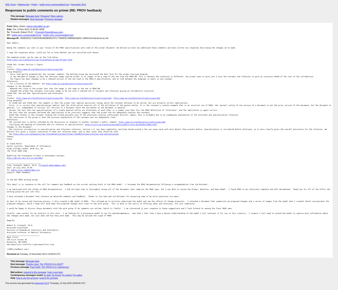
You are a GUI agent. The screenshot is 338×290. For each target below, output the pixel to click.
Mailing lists (23, 4)
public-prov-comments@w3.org (54, 4)
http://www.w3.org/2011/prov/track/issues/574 (69, 84)
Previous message (53, 19)
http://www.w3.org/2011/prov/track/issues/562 (88, 98)
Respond (45, 16)
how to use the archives (27, 278)
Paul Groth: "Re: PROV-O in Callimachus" (49, 267)
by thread (56, 275)
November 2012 (78, 4)
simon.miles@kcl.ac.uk (38, 26)
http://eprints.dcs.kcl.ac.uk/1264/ (25, 158)
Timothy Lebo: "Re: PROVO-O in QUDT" (45, 264)
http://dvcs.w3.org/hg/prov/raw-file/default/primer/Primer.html (39, 60)
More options (57, 16)
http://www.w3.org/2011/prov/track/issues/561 (39, 69)
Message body (32, 16)
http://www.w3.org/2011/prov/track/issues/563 (137, 98)
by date (47, 275)
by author (78, 275)
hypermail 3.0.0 (41, 283)
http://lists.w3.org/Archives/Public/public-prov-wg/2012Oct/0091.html (121, 125)
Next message (37, 19)
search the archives (49, 278)
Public (34, 4)
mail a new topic (55, 272)
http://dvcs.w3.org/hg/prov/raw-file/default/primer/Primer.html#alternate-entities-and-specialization (66, 134)
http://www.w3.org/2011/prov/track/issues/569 (142, 122)
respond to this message (35, 272)
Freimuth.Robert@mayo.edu (49, 32)
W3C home (10, 4)
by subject (67, 275)
